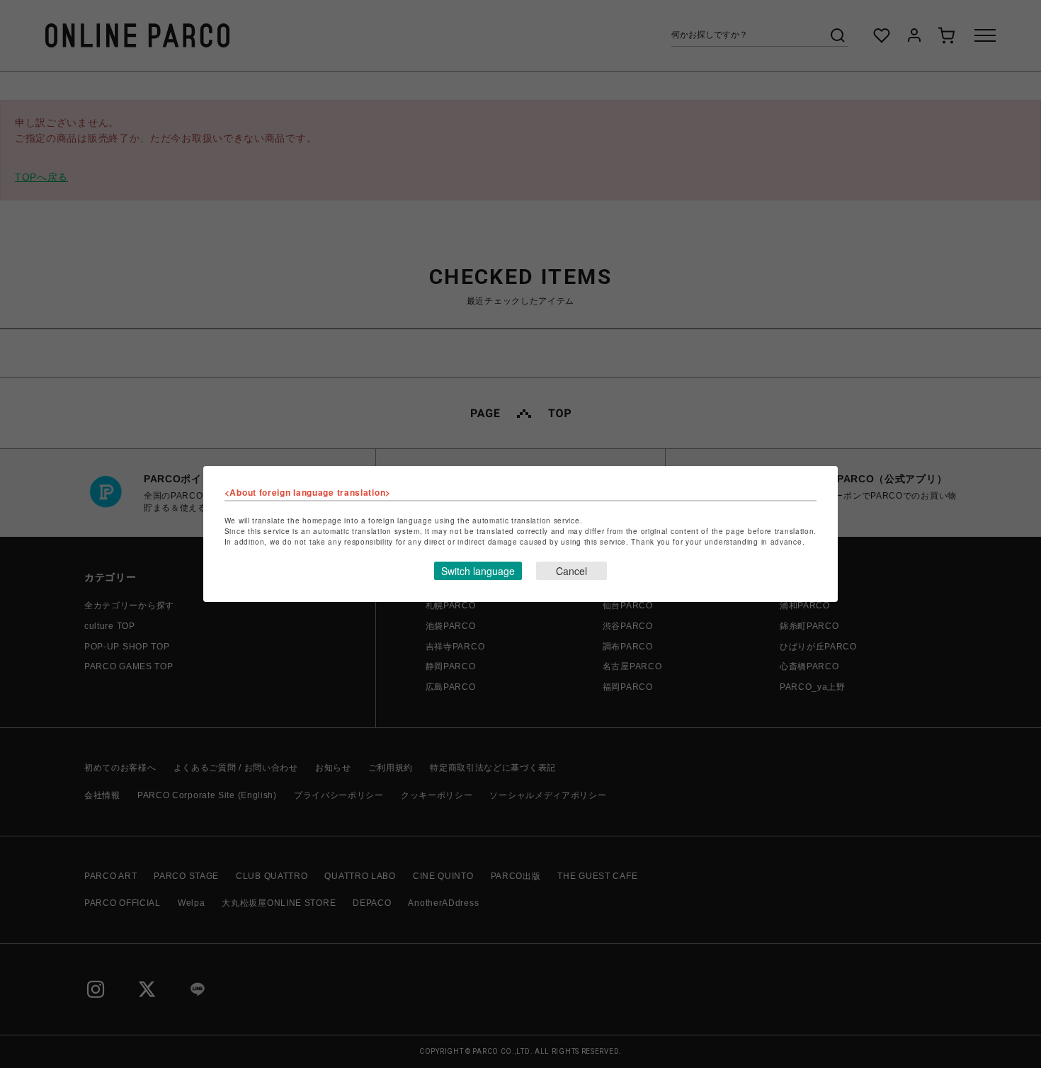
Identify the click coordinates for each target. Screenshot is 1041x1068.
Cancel (571, 571)
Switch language (478, 571)
